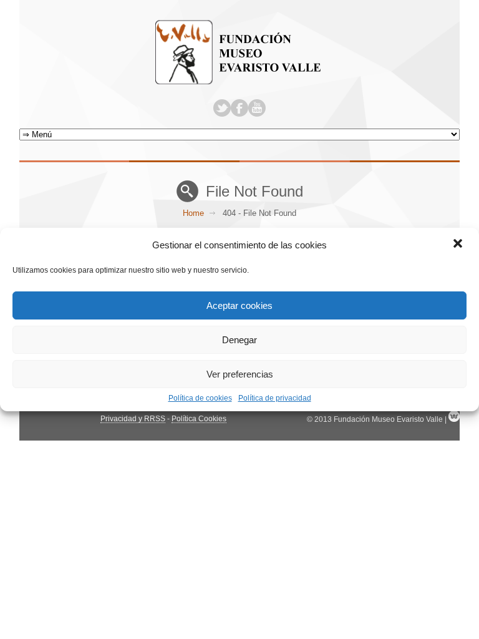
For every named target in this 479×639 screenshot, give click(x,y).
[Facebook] (239, 108)
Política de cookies (200, 398)
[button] (459, 244)
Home (193, 213)
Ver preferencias (239, 374)
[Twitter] (222, 108)
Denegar (239, 339)
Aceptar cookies (239, 305)
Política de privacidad (274, 398)
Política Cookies (199, 418)
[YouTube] (257, 108)
